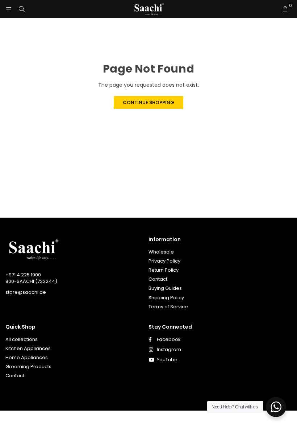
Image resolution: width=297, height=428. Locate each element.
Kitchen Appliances (28, 348)
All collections (21, 339)
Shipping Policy (166, 297)
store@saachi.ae (25, 292)
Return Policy (163, 270)
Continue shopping (148, 102)
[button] (285, 9)
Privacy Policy (164, 261)
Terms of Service (168, 306)
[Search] (21, 9)
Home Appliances (26, 357)
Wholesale (161, 251)
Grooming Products (28, 366)
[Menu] (8, 9)
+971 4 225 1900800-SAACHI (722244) (31, 278)
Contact (157, 279)
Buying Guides (165, 288)
